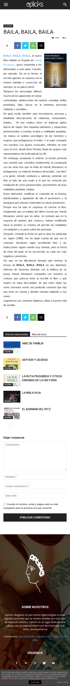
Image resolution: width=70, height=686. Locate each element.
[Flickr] (25, 663)
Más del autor (39, 334)
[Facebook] (16, 663)
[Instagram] (35, 663)
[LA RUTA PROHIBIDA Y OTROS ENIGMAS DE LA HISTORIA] (11, 380)
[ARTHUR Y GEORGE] (11, 364)
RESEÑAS (8, 26)
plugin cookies (62, 682)
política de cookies (10, 678)
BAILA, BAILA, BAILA (16, 55)
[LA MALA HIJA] (11, 397)
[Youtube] (53, 663)
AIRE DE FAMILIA (32, 343)
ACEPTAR (35, 682)
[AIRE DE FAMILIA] (11, 347)
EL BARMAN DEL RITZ (36, 409)
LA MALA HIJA (31, 392)
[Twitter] (44, 663)
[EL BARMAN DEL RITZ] (11, 413)
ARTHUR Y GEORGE (35, 359)
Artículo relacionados (16, 334)
